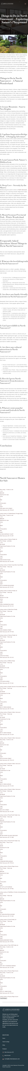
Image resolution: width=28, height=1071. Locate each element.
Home (3, 1038)
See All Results (4, 998)
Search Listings (5, 1041)
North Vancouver (22, 189)
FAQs (3, 1045)
